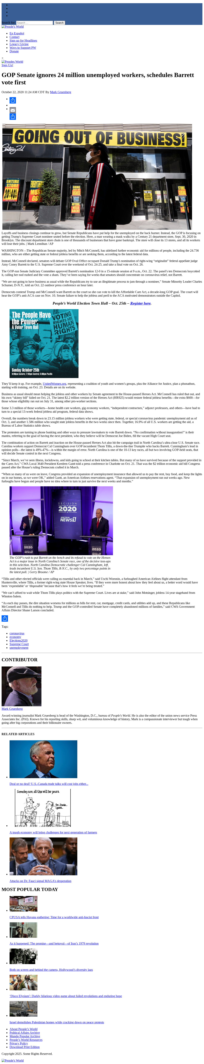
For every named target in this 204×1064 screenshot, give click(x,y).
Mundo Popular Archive (25, 1036)
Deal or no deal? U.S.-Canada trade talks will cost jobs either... (49, 784)
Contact (14, 37)
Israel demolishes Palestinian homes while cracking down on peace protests (57, 1022)
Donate (14, 51)
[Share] (106, 100)
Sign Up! (7, 65)
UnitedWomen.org (54, 383)
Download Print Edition (25, 1047)
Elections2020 (18, 640)
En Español (17, 33)
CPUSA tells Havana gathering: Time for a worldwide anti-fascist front (54, 917)
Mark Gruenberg (60, 92)
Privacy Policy (19, 1043)
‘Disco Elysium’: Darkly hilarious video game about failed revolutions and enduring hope (66, 996)
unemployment (19, 647)
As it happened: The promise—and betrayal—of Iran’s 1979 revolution (54, 943)
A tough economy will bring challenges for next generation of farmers (53, 832)
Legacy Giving (19, 44)
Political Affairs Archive (25, 1032)
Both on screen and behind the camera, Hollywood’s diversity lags (51, 969)
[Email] (106, 110)
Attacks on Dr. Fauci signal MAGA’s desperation (40, 881)
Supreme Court (19, 644)
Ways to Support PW (23, 47)
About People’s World (23, 1029)
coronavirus (17, 633)
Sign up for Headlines (23, 40)
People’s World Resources (26, 1040)
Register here (140, 303)
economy (15, 637)
